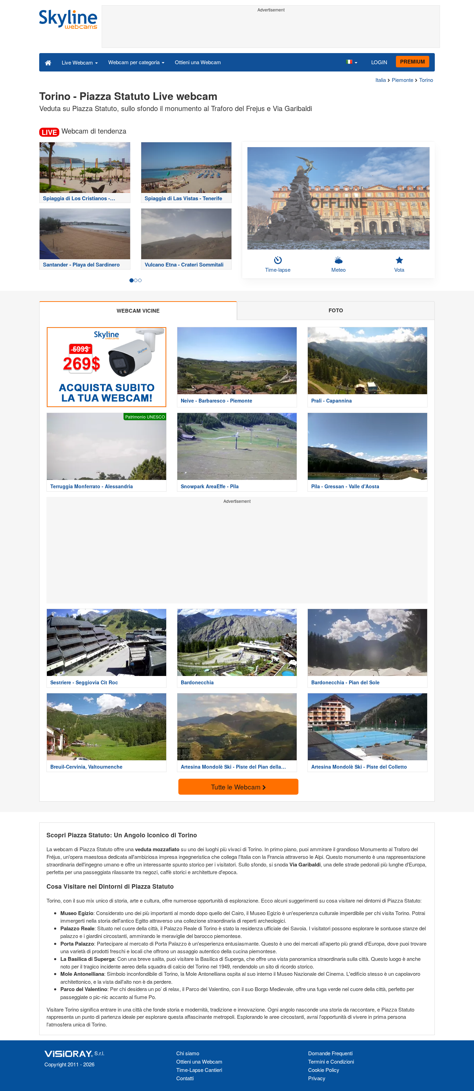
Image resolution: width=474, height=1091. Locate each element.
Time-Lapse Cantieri (199, 1069)
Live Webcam (78, 62)
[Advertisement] (271, 30)
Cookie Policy (323, 1069)
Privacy (316, 1078)
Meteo (338, 269)
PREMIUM (412, 61)
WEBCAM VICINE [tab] (138, 310)
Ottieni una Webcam (198, 62)
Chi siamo (187, 1053)
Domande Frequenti (330, 1053)
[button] (351, 62)
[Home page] (48, 62)
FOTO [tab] (336, 310)
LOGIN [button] (379, 62)
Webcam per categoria (134, 62)
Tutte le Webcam (236, 786)
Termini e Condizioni (331, 1061)
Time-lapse (277, 269)
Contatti (185, 1078)
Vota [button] (399, 269)
